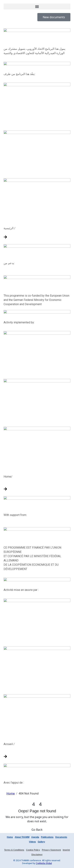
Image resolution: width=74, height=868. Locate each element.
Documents (61, 837)
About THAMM (22, 837)
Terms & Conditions (14, 850)
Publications (47, 837)
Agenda (35, 837)
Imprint (66, 850)
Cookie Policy (33, 850)
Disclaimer (37, 854)
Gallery (41, 842)
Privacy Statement (51, 850)
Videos (32, 842)
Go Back (37, 830)
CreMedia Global (44, 863)
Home (10, 837)
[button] (37, 6)
